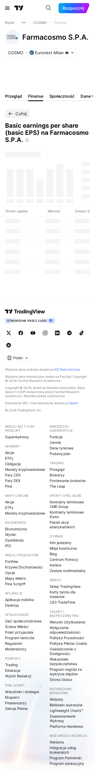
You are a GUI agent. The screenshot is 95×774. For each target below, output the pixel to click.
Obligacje (13, 464)
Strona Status (61, 679)
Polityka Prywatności (67, 638)
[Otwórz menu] (7, 8)
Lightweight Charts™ (66, 710)
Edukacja (12, 670)
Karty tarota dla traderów (62, 594)
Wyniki (10, 534)
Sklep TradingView (65, 586)
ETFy (9, 458)
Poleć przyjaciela (19, 632)
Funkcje (56, 437)
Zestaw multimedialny (68, 570)
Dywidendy (14, 540)
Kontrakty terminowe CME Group (67, 504)
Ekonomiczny (16, 529)
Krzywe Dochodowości (24, 567)
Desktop (12, 605)
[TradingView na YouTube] (32, 333)
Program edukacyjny (67, 763)
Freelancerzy (16, 703)
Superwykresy (17, 437)
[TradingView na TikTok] (81, 333)
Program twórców (19, 638)
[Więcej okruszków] (24, 22)
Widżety (56, 699)
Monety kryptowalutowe (25, 469)
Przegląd (57, 469)
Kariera (55, 565)
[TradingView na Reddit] (8, 345)
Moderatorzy (15, 649)
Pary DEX (13, 480)
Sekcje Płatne (16, 708)
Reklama (57, 742)
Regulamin (13, 643)
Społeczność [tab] (61, 96)
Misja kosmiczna (63, 548)
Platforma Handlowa (66, 726)
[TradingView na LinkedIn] (57, 333)
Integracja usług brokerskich (63, 750)
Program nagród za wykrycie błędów (66, 671)
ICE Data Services (67, 369)
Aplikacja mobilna (19, 599)
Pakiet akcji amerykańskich (62, 524)
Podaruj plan (60, 453)
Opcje (10, 573)
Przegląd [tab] (13, 96)
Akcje (9, 452)
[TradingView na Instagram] (45, 333)
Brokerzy (57, 475)
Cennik (55, 442)
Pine (8, 486)
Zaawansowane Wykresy (62, 718)
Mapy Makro (15, 578)
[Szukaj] (48, 8)
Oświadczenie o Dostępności (63, 651)
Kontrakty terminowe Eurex (67, 514)
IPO (8, 546)
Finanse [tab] (35, 96)
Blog (53, 554)
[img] (67, 52)
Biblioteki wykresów (66, 705)
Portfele (11, 561)
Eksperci (12, 697)
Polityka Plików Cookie (68, 643)
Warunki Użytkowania (67, 622)
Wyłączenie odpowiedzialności (65, 629)
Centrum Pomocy (64, 559)
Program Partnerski (66, 758)
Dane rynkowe (61, 448)
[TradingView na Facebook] (20, 333)
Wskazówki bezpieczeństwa (63, 661)
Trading (11, 665)
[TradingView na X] (8, 333)
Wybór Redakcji (18, 676)
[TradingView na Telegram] (69, 333)
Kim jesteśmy (60, 543)
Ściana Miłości (16, 626)
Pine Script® (15, 584)
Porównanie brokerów (68, 480)
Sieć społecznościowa (23, 621)
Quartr (73, 403)
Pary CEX (13, 475)
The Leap (57, 486)
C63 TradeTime (62, 602)
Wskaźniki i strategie (22, 692)
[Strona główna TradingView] (19, 8)
